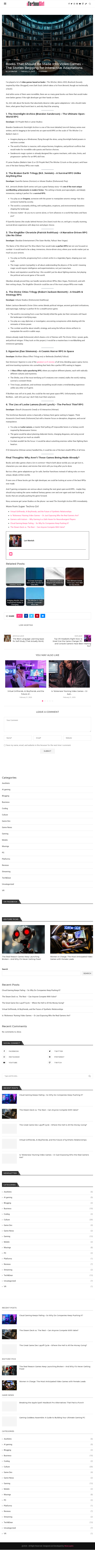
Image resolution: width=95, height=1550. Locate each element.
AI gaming (48, 1197)
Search (5, 969)
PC (48, 1253)
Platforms (48, 1259)
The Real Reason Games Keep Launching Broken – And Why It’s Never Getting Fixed (21, 958)
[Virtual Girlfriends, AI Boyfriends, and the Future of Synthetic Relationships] (25, 674)
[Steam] (86, 3)
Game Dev (48, 1225)
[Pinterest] (77, 3)
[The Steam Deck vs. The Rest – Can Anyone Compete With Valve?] (9, 1114)
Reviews (48, 1264)
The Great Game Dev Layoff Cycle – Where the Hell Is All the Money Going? (33, 1003)
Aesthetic (48, 1192)
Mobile (48, 1242)
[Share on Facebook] (26, 616)
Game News (48, 1231)
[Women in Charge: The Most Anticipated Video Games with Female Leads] (71, 939)
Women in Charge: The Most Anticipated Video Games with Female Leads (71, 958)
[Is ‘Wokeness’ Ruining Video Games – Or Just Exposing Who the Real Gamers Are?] (69, 674)
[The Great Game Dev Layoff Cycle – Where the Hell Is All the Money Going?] (9, 1129)
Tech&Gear (48, 1275)
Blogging (48, 1203)
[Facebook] (69, 3)
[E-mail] (10, 554)
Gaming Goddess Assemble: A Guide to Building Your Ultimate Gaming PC (52, 1418)
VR (48, 1286)
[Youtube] (80, 3)
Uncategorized (48, 1281)
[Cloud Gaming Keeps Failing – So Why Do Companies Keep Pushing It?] (9, 1099)
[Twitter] (71, 3)
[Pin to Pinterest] (37, 616)
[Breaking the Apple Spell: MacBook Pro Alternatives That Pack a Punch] (9, 1406)
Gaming (16, 59)
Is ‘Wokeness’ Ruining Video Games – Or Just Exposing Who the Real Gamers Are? (44, 515)
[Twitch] (83, 3)
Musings (48, 1247)
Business (48, 1208)
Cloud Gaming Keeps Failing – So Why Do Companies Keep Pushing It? (39, 523)
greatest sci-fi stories (46, 362)
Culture (8, 59)
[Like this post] (20, 616)
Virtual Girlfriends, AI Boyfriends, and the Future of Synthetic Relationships (40, 511)
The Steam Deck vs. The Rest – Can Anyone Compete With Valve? (37, 527)
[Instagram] (74, 3)
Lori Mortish (12, 71)
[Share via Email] (42, 616)
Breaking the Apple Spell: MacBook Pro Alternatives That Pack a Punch (51, 1403)
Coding (48, 1214)
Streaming (48, 1270)
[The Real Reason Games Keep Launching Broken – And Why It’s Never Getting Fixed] (23, 939)
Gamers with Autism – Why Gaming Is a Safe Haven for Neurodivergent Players (43, 519)
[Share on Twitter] (31, 616)
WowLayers (68, 1546)
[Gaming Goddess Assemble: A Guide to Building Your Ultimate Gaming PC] (9, 1421)
